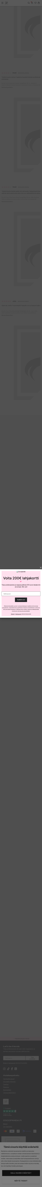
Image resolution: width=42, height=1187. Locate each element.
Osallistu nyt (21, 600)
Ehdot (12, 614)
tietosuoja (18, 614)
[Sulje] (41, 567)
